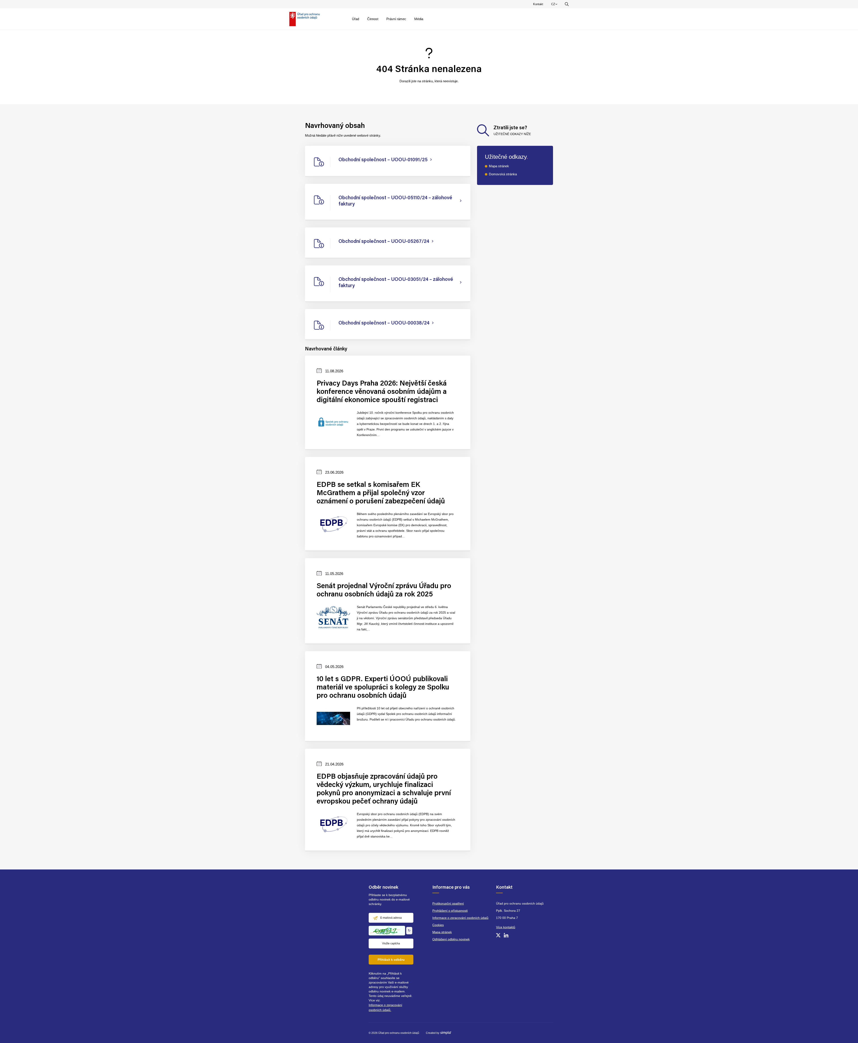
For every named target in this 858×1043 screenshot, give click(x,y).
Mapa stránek (499, 166)
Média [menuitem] (418, 19)
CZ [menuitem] (555, 5)
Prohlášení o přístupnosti (450, 910)
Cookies (438, 925)
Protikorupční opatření (448, 903)
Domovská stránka (503, 174)
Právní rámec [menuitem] (396, 19)
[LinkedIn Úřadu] (506, 935)
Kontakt (538, 4)
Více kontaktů (505, 927)
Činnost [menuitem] (372, 19)
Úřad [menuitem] (355, 19)
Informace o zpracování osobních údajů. (385, 1007)
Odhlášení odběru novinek (451, 939)
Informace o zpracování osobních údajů (460, 918)
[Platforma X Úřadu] (498, 935)
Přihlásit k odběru (391, 959)
